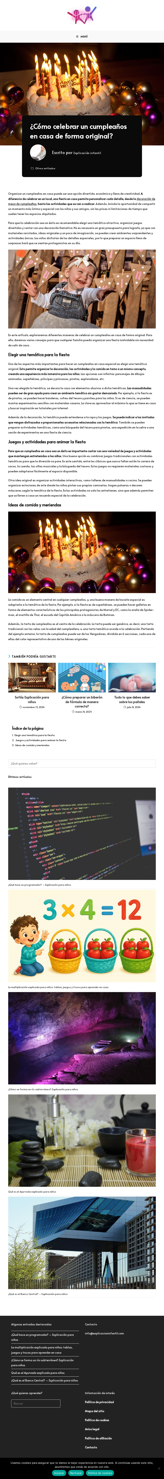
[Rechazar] (159, 1468)
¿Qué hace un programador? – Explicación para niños (39, 885)
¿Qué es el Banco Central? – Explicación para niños (38, 1294)
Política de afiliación (98, 1438)
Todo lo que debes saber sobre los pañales (132, 699)
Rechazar (76, 1473)
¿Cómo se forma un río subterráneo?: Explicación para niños (43, 1089)
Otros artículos (45, 168)
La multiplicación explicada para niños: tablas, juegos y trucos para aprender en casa (58, 987)
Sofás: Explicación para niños (32, 699)
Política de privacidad (99, 1402)
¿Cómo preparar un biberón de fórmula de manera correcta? (82, 701)
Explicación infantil (87, 153)
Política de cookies (100, 1473)
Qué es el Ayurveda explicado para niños (32, 1191)
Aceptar (59, 1473)
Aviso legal (92, 1429)
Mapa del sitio (94, 1411)
